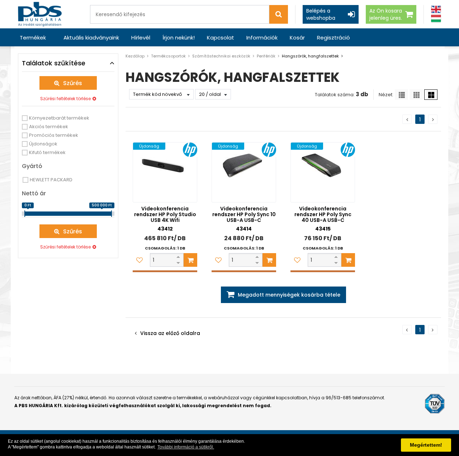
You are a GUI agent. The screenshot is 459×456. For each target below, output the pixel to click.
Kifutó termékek (47, 152)
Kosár (297, 37)
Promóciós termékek (53, 135)
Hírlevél (140, 37)
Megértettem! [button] (426, 445)
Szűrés (72, 83)
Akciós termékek (48, 126)
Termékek (33, 37)
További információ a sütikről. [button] (185, 447)
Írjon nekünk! (178, 37)
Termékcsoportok (168, 56)
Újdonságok (43, 143)
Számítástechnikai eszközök (221, 56)
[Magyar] (436, 18)
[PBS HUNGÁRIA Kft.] (40, 14)
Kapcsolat (220, 37)
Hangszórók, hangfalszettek (310, 56)
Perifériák (266, 56)
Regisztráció (333, 37)
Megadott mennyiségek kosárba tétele (289, 294)
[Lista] (401, 94)
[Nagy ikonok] (430, 94)
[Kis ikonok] (416, 94)
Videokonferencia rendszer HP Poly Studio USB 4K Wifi (165, 214)
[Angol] (436, 9)
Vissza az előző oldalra (170, 333)
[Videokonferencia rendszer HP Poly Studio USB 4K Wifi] (165, 172)
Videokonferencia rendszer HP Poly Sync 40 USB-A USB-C (322, 214)
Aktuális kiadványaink (91, 37)
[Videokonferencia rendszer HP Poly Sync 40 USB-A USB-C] (322, 172)
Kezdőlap (135, 56)
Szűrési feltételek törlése (65, 99)
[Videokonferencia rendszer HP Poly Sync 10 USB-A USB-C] (244, 172)
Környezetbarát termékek (59, 118)
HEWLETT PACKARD (51, 179)
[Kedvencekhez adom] (139, 260)
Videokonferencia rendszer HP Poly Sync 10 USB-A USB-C (244, 214)
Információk (262, 37)
